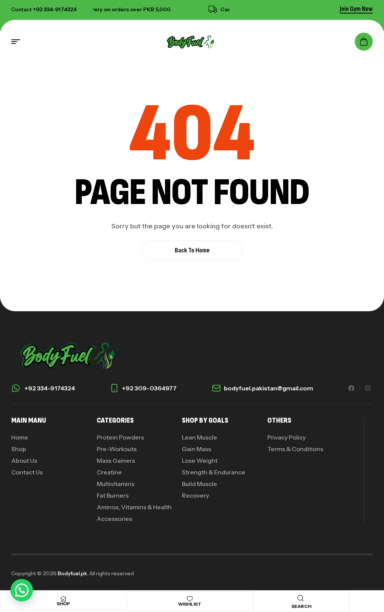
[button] (21, 590)
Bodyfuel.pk (72, 573)
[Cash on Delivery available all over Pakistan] (209, 9)
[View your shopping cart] (364, 42)
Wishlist (189, 604)
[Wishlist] (189, 599)
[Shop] (63, 599)
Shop (63, 603)
